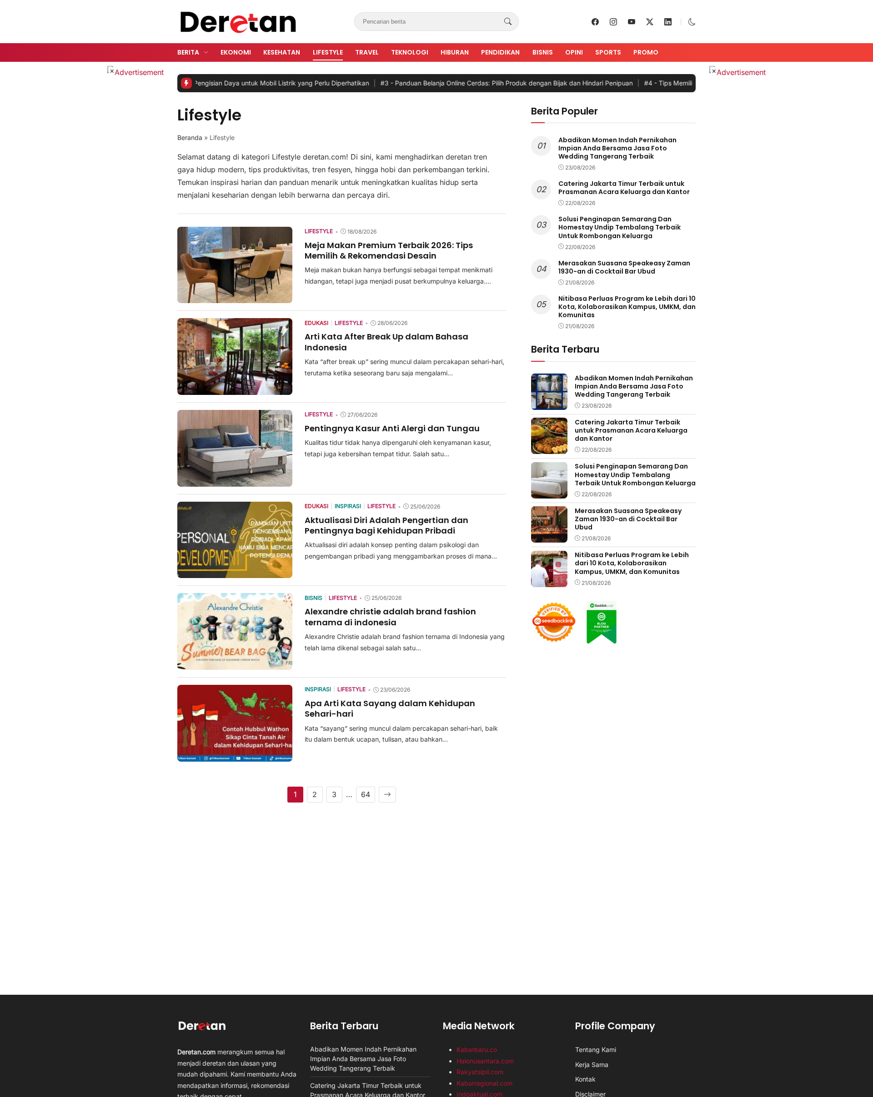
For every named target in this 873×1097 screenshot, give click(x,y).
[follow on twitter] (649, 21)
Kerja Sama (591, 1064)
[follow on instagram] (613, 21)
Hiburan (455, 52)
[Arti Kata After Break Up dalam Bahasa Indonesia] (234, 388)
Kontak (585, 1079)
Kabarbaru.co (477, 1049)
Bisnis (542, 52)
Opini (574, 52)
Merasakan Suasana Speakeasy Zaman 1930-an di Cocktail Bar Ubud (624, 266)
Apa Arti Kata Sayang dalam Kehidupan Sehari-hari (390, 708)
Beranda (189, 137)
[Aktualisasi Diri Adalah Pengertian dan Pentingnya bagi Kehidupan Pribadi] (234, 571)
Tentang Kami (595, 1049)
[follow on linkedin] (667, 21)
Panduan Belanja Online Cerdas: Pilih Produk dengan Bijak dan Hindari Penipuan (472, 83)
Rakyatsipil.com (480, 1072)
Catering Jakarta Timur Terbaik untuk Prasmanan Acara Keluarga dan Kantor (624, 187)
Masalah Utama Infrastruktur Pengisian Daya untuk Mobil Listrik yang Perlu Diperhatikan (195, 83)
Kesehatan (281, 52)
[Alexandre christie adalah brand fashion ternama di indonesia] (234, 663)
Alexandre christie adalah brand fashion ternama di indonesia (390, 617)
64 (365, 794)
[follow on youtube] (631, 21)
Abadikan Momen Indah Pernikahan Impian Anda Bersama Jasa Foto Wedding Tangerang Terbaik (617, 147)
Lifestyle (328, 52)
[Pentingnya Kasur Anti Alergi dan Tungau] (234, 480)
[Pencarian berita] (508, 21)
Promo (645, 52)
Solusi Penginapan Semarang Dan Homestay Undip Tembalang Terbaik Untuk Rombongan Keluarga (619, 227)
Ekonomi (236, 52)
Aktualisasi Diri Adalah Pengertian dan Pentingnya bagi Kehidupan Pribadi (386, 525)
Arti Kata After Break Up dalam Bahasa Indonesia (386, 342)
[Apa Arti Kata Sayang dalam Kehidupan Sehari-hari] (234, 755)
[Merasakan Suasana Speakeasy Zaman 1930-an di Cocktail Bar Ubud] (549, 536)
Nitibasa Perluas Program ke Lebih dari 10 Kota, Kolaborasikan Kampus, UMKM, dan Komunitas (627, 306)
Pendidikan (500, 52)
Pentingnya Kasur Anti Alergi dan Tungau (392, 428)
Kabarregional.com (484, 1083)
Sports (608, 52)
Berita (188, 52)
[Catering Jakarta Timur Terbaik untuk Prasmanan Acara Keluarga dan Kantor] (549, 447)
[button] (692, 21)
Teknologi (409, 52)
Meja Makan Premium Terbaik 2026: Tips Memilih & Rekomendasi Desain (389, 250)
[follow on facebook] (595, 21)
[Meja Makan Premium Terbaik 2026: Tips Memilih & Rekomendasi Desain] (234, 296)
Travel (367, 52)
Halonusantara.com (485, 1061)
